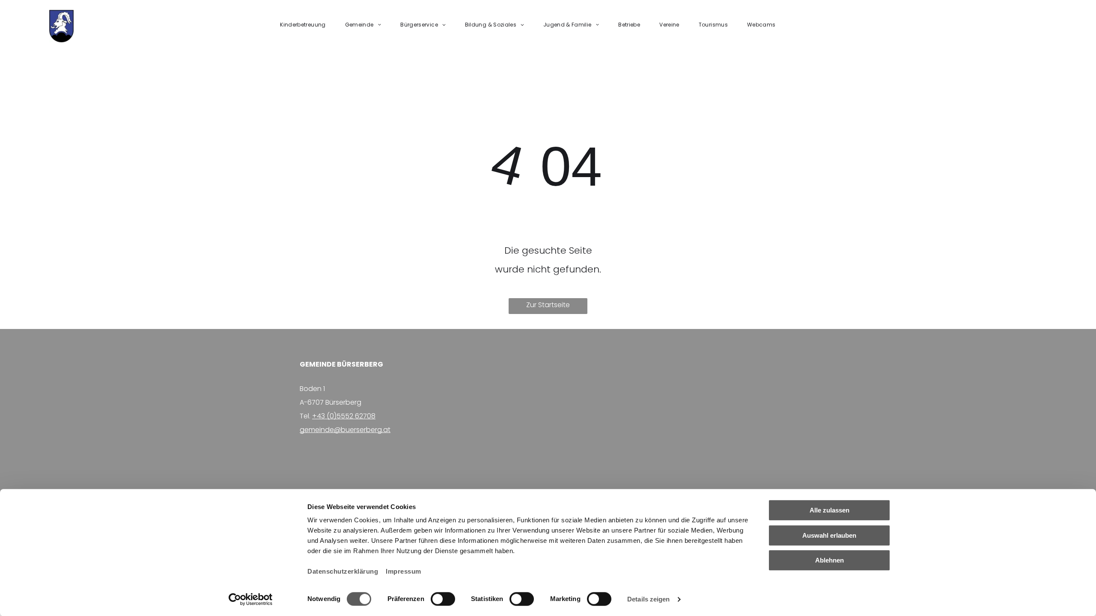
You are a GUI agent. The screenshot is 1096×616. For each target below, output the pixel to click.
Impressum (403, 571)
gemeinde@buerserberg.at (345, 430)
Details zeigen (648, 599)
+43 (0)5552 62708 (343, 416)
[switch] (443, 599)
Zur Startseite (548, 305)
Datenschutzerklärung (342, 571)
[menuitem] (306, 25)
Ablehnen (829, 560)
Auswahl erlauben (829, 535)
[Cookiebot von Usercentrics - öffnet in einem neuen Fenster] (250, 599)
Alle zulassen (829, 510)
